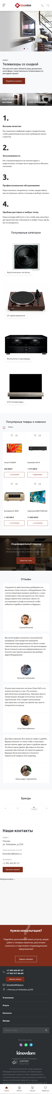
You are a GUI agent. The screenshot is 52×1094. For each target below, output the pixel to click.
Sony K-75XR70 (10, 462)
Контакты (7, 1013)
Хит (4, 427)
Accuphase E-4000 (11, 511)
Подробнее (37, 474)
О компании (8, 998)
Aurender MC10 (33, 462)
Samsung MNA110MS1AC (37, 511)
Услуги (6, 1005)
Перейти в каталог (14, 81)
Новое (10, 427)
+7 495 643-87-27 (11, 863)
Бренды (6, 1021)
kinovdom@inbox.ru (12, 853)
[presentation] (5, 808)
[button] (24, 48)
